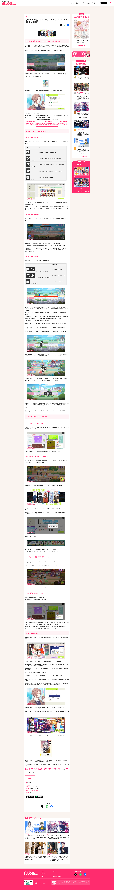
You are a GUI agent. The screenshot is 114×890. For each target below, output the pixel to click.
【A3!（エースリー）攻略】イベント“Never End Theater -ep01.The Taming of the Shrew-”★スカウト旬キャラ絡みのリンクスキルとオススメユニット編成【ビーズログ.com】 (83, 96)
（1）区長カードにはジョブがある (49, 121)
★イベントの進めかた (53, 126)
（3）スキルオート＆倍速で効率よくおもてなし (55, 124)
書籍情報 (87, 3)
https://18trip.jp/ (34, 790)
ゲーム (33, 7)
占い (97, 3)
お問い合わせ (36, 882)
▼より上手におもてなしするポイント (49, 123)
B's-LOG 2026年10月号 (81, 40)
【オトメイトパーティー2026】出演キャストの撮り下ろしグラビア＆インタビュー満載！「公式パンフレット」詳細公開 (35, 858)
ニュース (72, 3)
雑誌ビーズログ (80, 3)
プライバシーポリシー (45, 882)
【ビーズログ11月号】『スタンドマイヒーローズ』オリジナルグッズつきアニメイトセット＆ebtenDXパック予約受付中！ (35, 837)
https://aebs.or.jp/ (68, 883)
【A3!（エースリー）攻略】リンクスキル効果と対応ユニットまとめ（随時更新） (83, 79)
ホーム (25, 7)
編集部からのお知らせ (57, 876)
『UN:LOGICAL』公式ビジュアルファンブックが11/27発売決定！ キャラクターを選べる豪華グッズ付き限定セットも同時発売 (58, 837)
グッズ (93, 3)
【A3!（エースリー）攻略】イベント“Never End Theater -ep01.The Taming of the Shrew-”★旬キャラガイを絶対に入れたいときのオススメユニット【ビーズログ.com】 (58, 858)
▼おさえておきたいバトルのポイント (33, 121)
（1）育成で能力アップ (63, 123)
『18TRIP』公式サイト (30, 775)
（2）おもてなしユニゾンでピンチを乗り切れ (35, 124)
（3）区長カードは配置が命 (35, 123)
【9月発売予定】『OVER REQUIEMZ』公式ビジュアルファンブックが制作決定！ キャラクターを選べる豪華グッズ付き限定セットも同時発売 (83, 133)
